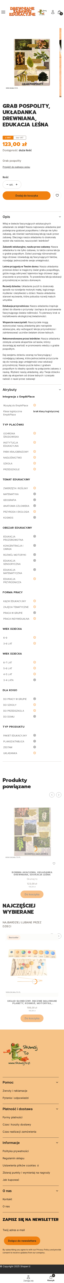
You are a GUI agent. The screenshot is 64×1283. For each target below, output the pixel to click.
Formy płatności (12, 1117)
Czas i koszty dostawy (17, 1124)
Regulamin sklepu (13, 1158)
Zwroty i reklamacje (15, 1090)
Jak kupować (11, 1179)
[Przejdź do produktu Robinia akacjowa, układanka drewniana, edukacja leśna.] (32, 830)
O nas (6, 1206)
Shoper (24, 1266)
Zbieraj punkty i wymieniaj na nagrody (26, 1172)
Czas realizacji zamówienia (19, 1131)
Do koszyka (32, 894)
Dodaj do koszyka (26, 195)
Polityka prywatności (16, 1151)
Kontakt (7, 1199)
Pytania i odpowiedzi (16, 1098)
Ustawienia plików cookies (20, 1165)
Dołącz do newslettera (22, 1240)
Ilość (6, 177)
